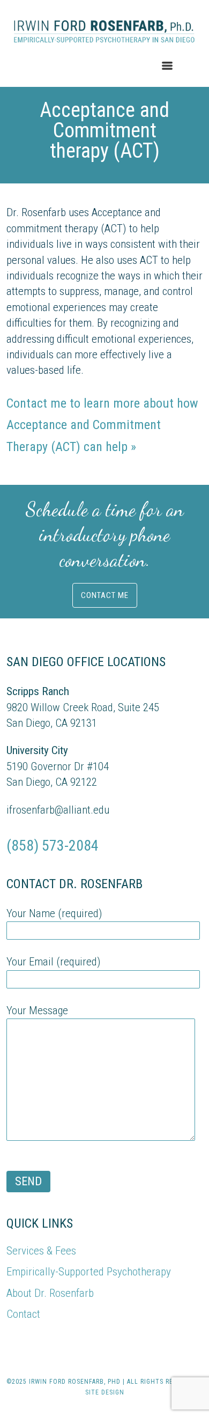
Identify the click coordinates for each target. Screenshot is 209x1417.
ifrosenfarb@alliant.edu (57, 809)
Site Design (104, 1392)
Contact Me (105, 595)
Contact (23, 1314)
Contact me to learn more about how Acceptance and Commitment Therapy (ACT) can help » (102, 425)
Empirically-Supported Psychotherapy (88, 1271)
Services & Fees (41, 1250)
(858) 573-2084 (52, 845)
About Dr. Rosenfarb (50, 1293)
